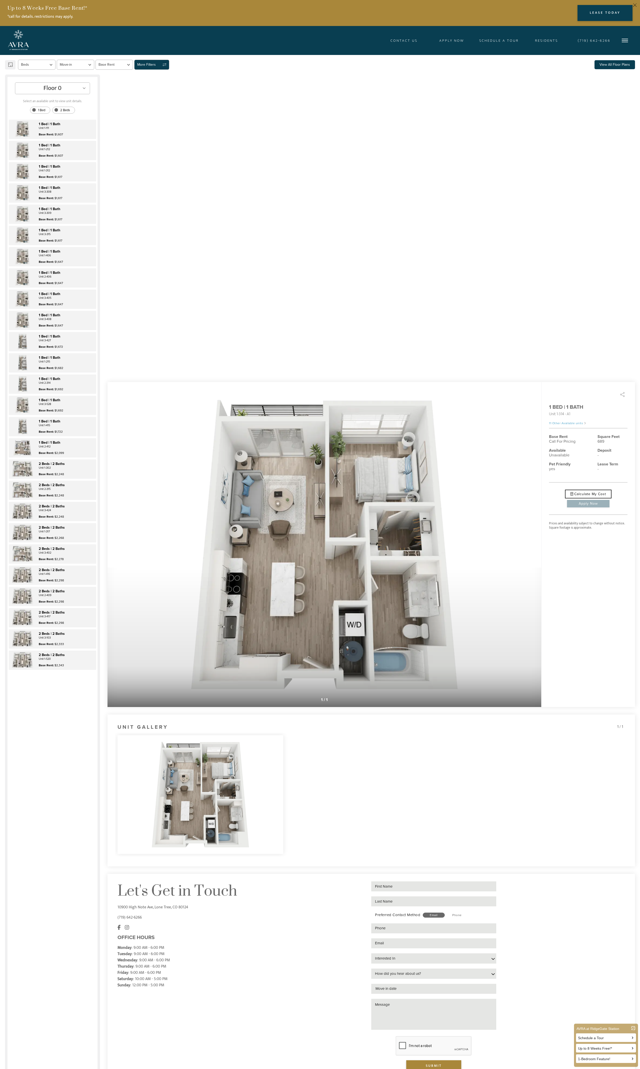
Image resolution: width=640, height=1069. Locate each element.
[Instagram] (127, 928)
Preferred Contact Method (397, 915)
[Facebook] (119, 928)
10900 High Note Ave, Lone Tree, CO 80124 (153, 907)
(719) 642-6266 (130, 917)
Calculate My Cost (589, 494)
